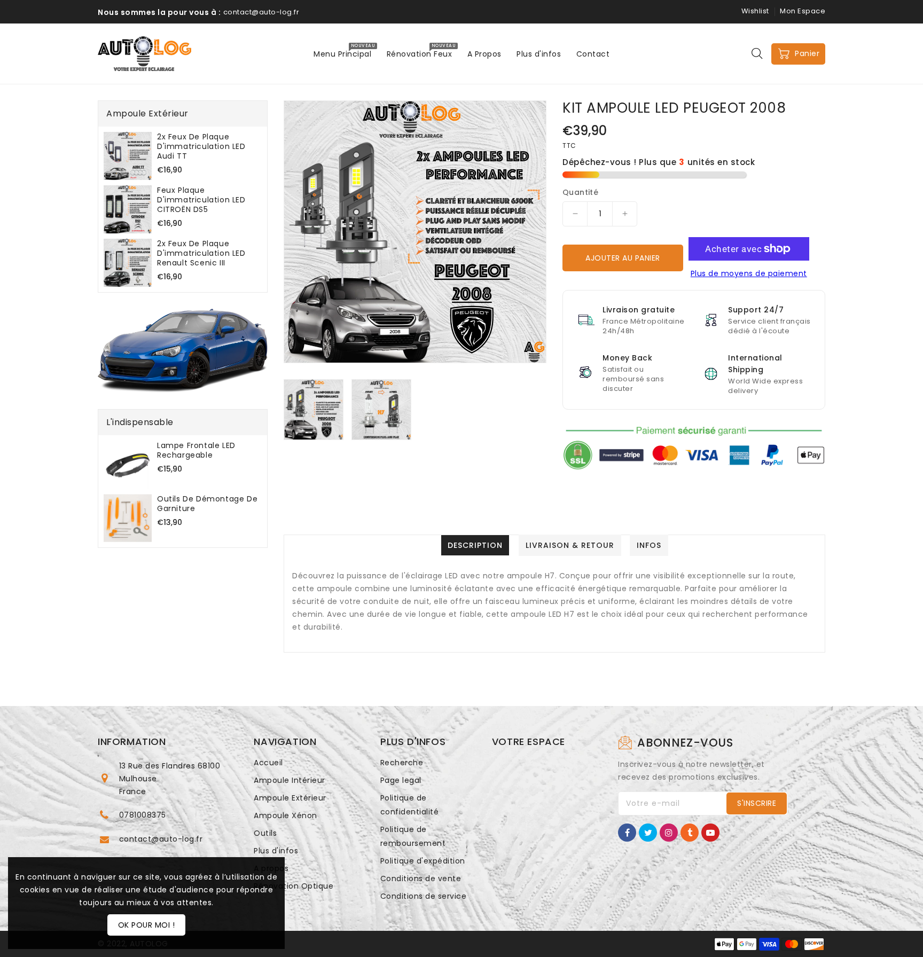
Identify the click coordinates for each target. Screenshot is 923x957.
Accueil (268, 762)
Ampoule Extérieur (290, 798)
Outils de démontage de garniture (207, 503)
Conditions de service (423, 896)
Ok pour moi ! (146, 925)
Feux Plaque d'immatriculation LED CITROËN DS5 (201, 199)
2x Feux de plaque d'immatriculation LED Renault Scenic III (201, 253)
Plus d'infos (276, 850)
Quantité (580, 192)
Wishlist (755, 11)
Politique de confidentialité (409, 805)
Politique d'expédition (422, 861)
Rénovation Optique (293, 886)
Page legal (400, 780)
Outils (265, 833)
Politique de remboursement (413, 836)
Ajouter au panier (622, 258)
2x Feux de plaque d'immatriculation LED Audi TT (201, 146)
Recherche (402, 762)
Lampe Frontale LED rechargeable (196, 450)
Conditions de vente (421, 878)
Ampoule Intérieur (289, 780)
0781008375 (142, 815)
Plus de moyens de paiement (749, 273)
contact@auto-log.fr (161, 839)
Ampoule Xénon (285, 815)
